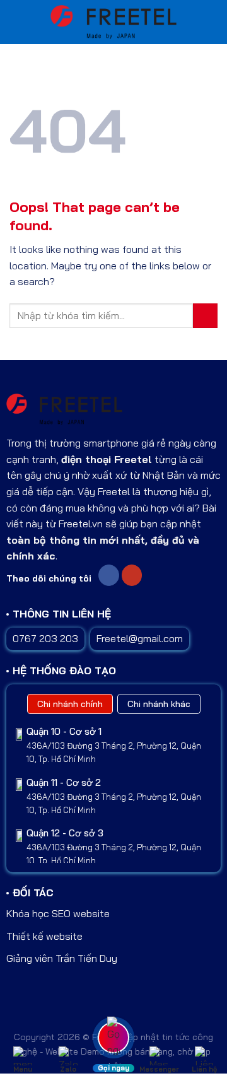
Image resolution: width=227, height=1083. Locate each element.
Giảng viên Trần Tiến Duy (61, 958)
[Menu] (18, 21)
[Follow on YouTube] (132, 575)
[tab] (70, 704)
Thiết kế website (44, 936)
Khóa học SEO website (58, 913)
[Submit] (205, 315)
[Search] (212, 22)
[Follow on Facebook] (108, 575)
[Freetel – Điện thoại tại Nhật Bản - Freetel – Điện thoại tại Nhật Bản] (113, 22)
